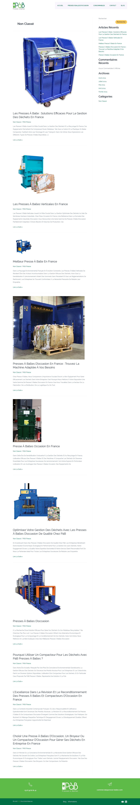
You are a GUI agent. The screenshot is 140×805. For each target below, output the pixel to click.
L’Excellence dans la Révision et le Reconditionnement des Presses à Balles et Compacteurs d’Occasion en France (50, 695)
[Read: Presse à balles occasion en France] (27, 420)
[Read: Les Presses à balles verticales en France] (38, 174)
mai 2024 (102, 85)
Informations (72, 802)
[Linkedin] (126, 802)
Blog (123, 5)
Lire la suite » (18, 140)
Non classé (17, 122)
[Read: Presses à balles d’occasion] (38, 591)
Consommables (99, 5)
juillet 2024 (103, 81)
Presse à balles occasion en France (36, 446)
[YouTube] (122, 802)
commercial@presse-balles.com (110, 790)
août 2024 (102, 78)
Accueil (60, 5)
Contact (113, 5)
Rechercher (103, 18)
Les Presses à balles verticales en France (40, 204)
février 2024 (103, 92)
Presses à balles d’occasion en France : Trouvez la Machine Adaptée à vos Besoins (112, 49)
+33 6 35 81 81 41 (30, 790)
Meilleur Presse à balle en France (35, 261)
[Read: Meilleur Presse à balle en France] (23, 246)
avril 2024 (102, 88)
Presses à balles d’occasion (78, 5)
